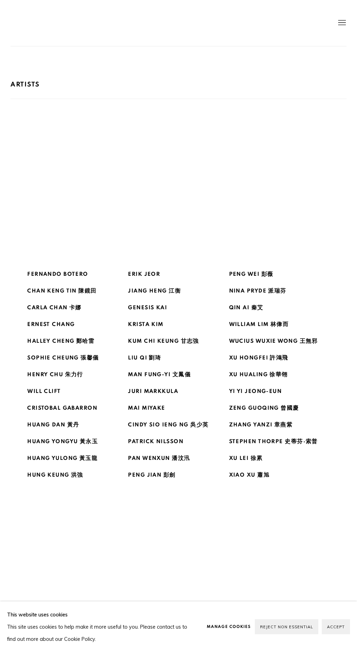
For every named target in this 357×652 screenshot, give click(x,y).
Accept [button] (336, 626)
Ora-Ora (90, 23)
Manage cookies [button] (229, 626)
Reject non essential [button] (286, 626)
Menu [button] (341, 23)
